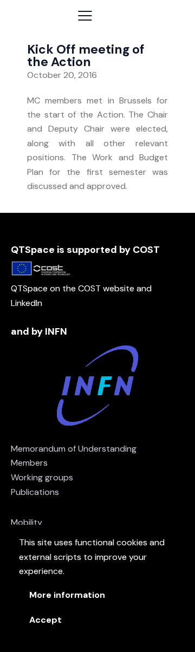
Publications (35, 492)
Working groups (42, 477)
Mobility (26, 522)
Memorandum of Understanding (73, 448)
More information (67, 595)
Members (29, 462)
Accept (45, 619)
